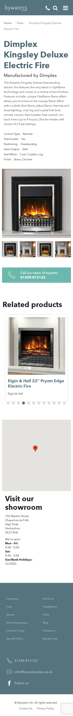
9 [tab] (49, 403)
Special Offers (14, 638)
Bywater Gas (50, 638)
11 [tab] (59, 403)
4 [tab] (23, 403)
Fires (20, 23)
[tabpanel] (36, 358)
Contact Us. (26, 708)
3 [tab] (18, 403)
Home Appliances (17, 622)
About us (48, 598)
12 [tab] (64, 403)
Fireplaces (12, 598)
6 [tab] (33, 403)
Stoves (10, 614)
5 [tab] (28, 403)
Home (8, 23)
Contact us (49, 630)
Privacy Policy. (45, 708)
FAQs (46, 614)
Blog (45, 622)
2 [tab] (13, 403)
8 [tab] (43, 403)
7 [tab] (38, 403)
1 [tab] (8, 403)
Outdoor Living (15, 630)
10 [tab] (54, 403)
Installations (50, 606)
